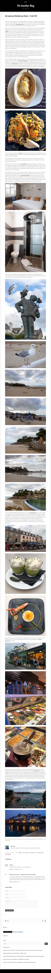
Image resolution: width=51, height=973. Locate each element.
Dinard (20, 153)
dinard (42, 852)
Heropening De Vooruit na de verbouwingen (34, 956)
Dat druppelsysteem (19, 24)
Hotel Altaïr (23, 164)
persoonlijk (33, 852)
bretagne (39, 852)
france (6, 854)
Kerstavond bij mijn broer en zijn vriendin (33, 950)
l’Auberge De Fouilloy (22, 60)
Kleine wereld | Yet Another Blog (10, 959)
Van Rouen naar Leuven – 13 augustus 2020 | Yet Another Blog (22, 874)
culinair (26, 852)
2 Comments (20, 852)
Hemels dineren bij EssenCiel (30, 962)
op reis (29, 852)
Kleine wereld (23, 953)
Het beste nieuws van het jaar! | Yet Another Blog (13, 950)
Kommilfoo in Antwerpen (23, 959)
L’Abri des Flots (32, 512)
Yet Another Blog (25, 6)
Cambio (6, 31)
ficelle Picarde (15, 63)
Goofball (11, 865)
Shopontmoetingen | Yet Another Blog (11, 953)
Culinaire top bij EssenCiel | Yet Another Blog (12, 962)
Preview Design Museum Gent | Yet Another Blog (13, 956)
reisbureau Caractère (25, 175)
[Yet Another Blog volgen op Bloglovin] (18, 932)
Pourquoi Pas (36, 770)
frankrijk (9, 854)
